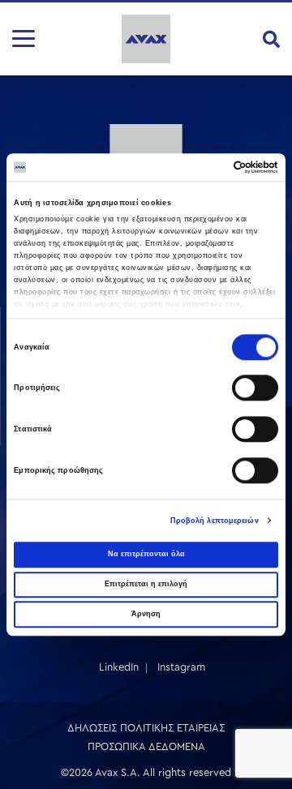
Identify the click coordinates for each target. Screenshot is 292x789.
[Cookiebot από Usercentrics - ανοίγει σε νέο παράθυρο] (209, 167)
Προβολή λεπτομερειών (214, 521)
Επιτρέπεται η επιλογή (146, 584)
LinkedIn (119, 667)
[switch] (255, 388)
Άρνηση (146, 614)
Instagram (181, 667)
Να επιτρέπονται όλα (146, 554)
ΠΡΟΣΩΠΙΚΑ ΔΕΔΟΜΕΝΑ (146, 746)
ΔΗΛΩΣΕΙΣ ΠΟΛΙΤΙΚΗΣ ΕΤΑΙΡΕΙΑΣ (146, 728)
